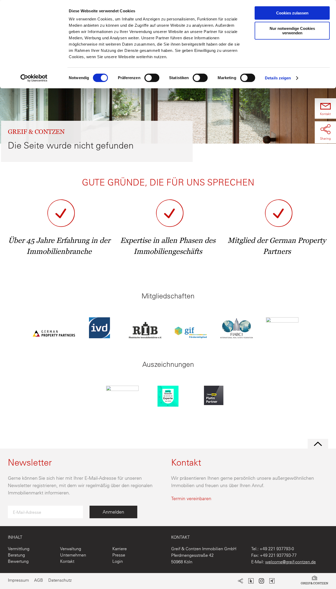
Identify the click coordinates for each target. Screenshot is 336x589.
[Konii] (251, 581)
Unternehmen (73, 555)
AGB (38, 580)
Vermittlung (18, 548)
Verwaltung (70, 548)
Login (117, 561)
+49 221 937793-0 (277, 548)
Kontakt (67, 561)
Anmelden (113, 512)
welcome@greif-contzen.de (290, 561)
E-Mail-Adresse (27, 512)
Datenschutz (60, 580)
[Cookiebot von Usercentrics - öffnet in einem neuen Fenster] (34, 78)
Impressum (18, 580)
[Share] (240, 581)
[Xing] (272, 581)
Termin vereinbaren (191, 498)
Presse (118, 555)
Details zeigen (278, 78)
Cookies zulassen (292, 13)
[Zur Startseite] (314, 581)
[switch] (151, 78)
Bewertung (18, 561)
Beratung (16, 555)
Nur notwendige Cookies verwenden (292, 30)
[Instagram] (261, 581)
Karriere (119, 548)
